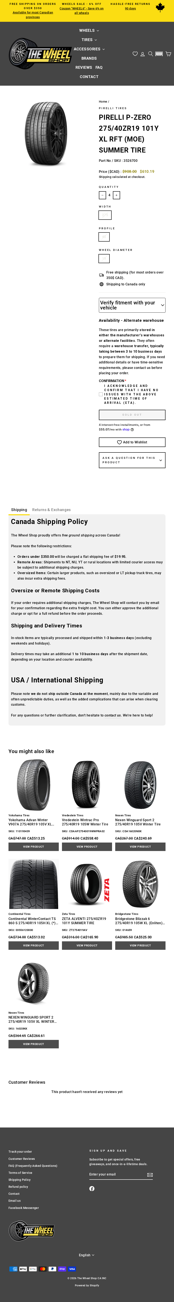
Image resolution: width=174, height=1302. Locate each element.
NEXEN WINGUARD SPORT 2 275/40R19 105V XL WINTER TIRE (31, 1019)
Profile (107, 228)
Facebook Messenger (23, 1208)
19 (104, 259)
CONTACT (89, 76)
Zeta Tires (68, 914)
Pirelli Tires (113, 108)
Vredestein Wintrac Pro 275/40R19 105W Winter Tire (85, 822)
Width (105, 206)
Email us (14, 1200)
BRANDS (89, 58)
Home (103, 101)
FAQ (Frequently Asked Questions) (33, 1165)
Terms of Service (20, 1172)
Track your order (20, 1151)
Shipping (105, 177)
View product (33, 846)
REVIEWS (84, 67)
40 (104, 237)
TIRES (87, 39)
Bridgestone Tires (126, 914)
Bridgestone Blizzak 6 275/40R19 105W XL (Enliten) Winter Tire (139, 921)
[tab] (19, 510)
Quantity (109, 186)
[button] (159, 54)
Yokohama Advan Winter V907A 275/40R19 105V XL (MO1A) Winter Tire (30, 822)
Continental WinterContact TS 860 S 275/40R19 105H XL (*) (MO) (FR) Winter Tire (32, 921)
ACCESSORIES (87, 49)
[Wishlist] (135, 54)
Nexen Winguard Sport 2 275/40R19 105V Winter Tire (138, 822)
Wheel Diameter (116, 250)
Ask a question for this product (129, 460)
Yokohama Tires (19, 815)
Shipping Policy (19, 1179)
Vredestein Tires (72, 815)
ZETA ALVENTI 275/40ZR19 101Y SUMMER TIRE (84, 921)
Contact (14, 1193)
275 (105, 215)
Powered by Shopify (87, 1285)
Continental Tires (19, 914)
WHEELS (87, 30)
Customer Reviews (21, 1158)
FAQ (99, 67)
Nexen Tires (123, 815)
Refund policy (18, 1186)
